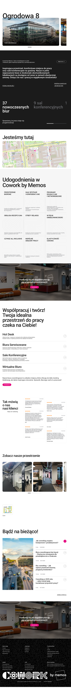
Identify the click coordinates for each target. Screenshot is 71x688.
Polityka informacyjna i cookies (53, 651)
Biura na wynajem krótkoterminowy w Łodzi (55, 664)
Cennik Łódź (49, 656)
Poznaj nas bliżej (8, 85)
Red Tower (27, 651)
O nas (48, 648)
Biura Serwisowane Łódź (29, 665)
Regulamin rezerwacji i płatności (53, 653)
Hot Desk (4, 648)
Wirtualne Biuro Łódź (28, 669)
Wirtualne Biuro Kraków (6, 669)
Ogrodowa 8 (27, 653)
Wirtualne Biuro (5, 653)
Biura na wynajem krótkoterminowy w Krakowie (56, 665)
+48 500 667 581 (58, 85)
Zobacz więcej (61, 595)
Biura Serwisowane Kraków (7, 665)
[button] (35, 150)
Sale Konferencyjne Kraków (7, 667)
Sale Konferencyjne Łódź (29, 667)
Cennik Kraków (50, 654)
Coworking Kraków (5, 664)
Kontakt (48, 649)
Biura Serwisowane (6, 649)
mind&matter (50, 681)
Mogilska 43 (27, 648)
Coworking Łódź (28, 664)
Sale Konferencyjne (6, 651)
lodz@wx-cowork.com (60, 83)
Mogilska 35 (27, 649)
